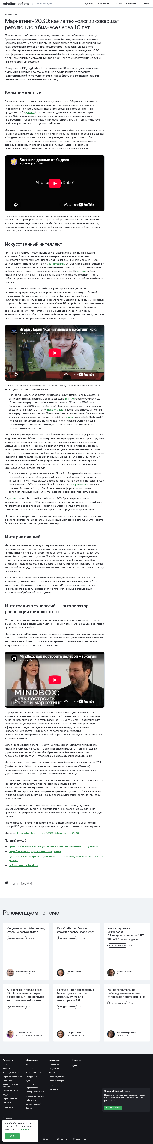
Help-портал (31, 1100)
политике (24, 1129)
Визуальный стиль (57, 1085)
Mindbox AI (7, 1118)
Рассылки (7, 1068)
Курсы (29, 1080)
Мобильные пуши (10, 1085)
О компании (54, 1064)
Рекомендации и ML (11, 1090)
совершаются (78, 484)
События (29, 1068)
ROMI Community (33, 1072)
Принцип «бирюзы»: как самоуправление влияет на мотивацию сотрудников (53, 846)
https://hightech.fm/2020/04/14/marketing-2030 (48, 833)
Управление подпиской (36, 1096)
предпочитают (56, 409)
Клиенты (76, 1060)
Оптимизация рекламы (9, 1112)
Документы (54, 1068)
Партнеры (53, 1089)
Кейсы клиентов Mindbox (23, 865)
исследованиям (56, 263)
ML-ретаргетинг (10, 1107)
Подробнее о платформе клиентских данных (35, 851)
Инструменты (32, 1076)
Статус (29, 1108)
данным (29, 112)
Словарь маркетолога (35, 1092)
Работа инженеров (56, 1080)
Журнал (29, 1064)
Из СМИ (26, 883)
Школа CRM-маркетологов (32, 1086)
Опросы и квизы (10, 1098)
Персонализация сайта (12, 1076)
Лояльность (8, 1080)
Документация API (33, 1104)
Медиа (5, 1094)
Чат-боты (7, 1103)
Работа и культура (56, 1076)
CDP (4, 1064)
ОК (12, 1136)
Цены (74, 1065)
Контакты (53, 1072)
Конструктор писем (11, 1072)
